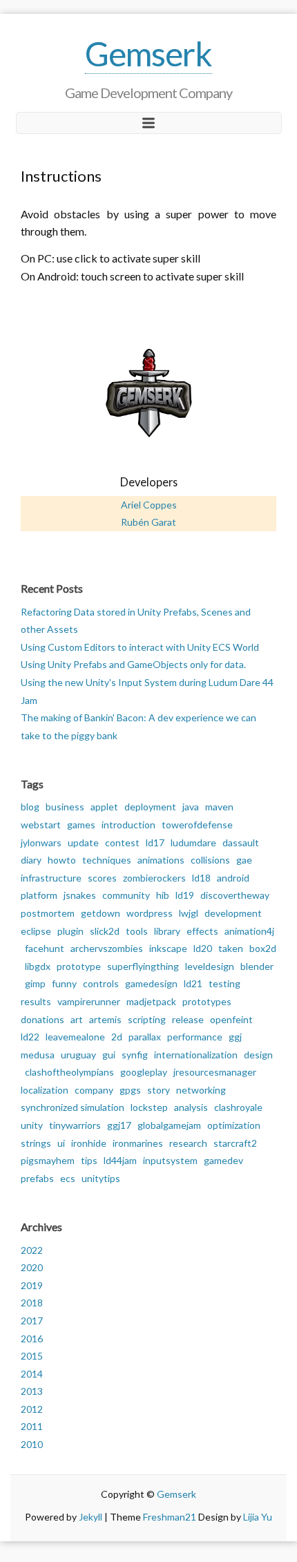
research (188, 1143)
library (167, 931)
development (233, 913)
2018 (32, 1302)
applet (104, 806)
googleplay (143, 1072)
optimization (233, 1125)
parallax (144, 1036)
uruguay (78, 1054)
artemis (105, 1019)
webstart (41, 824)
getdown (100, 913)
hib (162, 895)
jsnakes (80, 895)
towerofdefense (197, 824)
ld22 (30, 1036)
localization (44, 1090)
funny (64, 983)
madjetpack (151, 1001)
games (81, 824)
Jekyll (90, 1517)
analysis (191, 1107)
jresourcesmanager (214, 1072)
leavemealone (75, 1036)
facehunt (44, 948)
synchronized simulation (72, 1107)
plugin (70, 931)
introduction (128, 824)
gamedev (223, 1160)
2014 (32, 1374)
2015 (32, 1356)
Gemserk (148, 53)
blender (257, 966)
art (76, 1019)
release (188, 1019)
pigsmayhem (48, 1160)
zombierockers (154, 878)
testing (224, 983)
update (83, 842)
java (190, 806)
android (233, 878)
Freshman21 (169, 1517)
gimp (35, 983)
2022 (32, 1250)
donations (42, 1019)
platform (39, 895)
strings (36, 1143)
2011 (32, 1426)
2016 (32, 1338)
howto (62, 860)
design (258, 1054)
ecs (67, 1178)
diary (31, 860)
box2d (262, 948)
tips (89, 1160)
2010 (32, 1444)
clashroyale (238, 1107)
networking (201, 1090)
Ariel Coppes (149, 505)
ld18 (201, 878)
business (65, 806)
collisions (210, 860)
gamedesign (151, 983)
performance (194, 1036)
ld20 (202, 948)
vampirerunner (88, 1001)
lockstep (149, 1107)
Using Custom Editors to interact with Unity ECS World (140, 647)
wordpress (149, 913)
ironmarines (138, 1143)
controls (101, 983)
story (158, 1090)
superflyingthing (143, 966)
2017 (32, 1320)
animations (160, 860)
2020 (32, 1267)
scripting (147, 1019)
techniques (106, 860)
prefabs (37, 1178)
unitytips (101, 1178)
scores (102, 878)
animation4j (249, 931)
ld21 (193, 983)
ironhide (88, 1143)
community (126, 895)
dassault (240, 842)
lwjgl (188, 913)
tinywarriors (75, 1125)
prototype (79, 966)
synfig (135, 1054)
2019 (32, 1285)
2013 (32, 1391)
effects (202, 931)
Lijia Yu (257, 1517)
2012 (32, 1409)
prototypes (206, 1001)
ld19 (184, 895)
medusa (38, 1054)
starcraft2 (235, 1143)
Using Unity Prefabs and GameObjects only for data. (133, 664)
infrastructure (51, 878)
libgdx (37, 966)
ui (61, 1143)
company (94, 1090)
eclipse (36, 931)
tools (137, 931)
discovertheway (234, 895)
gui (108, 1054)
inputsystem (170, 1160)
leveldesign (209, 966)
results (36, 1001)
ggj (235, 1036)
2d (116, 1036)
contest (122, 842)
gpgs (130, 1090)
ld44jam (120, 1160)
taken (230, 948)
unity (32, 1125)
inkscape (168, 948)
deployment (150, 806)
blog (30, 806)
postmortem (48, 913)
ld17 (155, 842)
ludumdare (193, 842)
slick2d (104, 931)
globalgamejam (169, 1125)
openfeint (231, 1019)
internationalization (196, 1054)
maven (219, 806)
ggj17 (119, 1125)
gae (244, 860)
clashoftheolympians (69, 1072)
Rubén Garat (148, 522)
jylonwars (41, 842)
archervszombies (106, 948)
